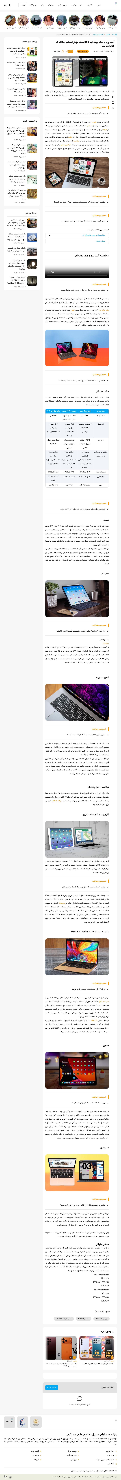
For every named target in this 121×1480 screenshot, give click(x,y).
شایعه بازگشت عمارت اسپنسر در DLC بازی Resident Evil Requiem (16, 280)
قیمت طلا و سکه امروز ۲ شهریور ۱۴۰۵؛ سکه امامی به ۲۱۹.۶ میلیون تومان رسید (16, 194)
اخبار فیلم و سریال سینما (105, 1459)
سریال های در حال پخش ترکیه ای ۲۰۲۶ (16, 64)
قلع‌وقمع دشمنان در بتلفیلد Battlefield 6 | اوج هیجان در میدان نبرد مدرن (23, 28)
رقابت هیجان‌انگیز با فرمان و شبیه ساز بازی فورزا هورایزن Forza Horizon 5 (74, 28)
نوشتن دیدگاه (51, 1387)
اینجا (105, 129)
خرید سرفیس (98, 1471)
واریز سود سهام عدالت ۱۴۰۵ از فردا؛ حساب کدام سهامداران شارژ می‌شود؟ (16, 237)
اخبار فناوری (110, 1451)
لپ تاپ (90, 125)
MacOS (93, 1020)
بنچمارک (61, 903)
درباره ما (36, 1455)
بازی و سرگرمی (62, 5)
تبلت (70, 137)
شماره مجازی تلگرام (110, 1471)
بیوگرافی (50, 5)
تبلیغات (22, 5)
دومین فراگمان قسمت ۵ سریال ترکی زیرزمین (100, 28)
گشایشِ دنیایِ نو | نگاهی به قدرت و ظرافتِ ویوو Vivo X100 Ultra (10, 28)
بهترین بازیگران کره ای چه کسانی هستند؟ (16, 90)
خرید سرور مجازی (76, 1471)
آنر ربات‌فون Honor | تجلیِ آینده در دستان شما (112, 28)
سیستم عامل (104, 1001)
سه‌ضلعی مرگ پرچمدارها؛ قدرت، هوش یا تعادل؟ (98, 1364)
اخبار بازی (110, 1455)
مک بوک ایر (104, 310)
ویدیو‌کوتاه (33, 5)
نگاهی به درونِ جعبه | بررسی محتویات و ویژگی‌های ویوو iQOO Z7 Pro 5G (61, 28)
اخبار (99, 5)
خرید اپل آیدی (88, 1471)
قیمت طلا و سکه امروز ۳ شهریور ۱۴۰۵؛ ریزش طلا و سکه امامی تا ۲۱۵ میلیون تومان (16, 132)
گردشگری (111, 1464)
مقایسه (76, 141)
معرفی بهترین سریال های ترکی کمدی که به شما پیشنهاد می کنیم (16, 51)
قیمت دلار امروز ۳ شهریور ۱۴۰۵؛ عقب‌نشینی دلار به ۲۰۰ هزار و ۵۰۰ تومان (16, 149)
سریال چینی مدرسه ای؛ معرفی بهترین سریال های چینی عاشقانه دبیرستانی (16, 104)
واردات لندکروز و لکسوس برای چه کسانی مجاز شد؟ (16, 250)
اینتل (72, 310)
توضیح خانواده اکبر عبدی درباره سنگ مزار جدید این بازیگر (16, 165)
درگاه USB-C (56, 800)
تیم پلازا (112, 51)
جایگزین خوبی (66, 144)
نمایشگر (106, 643)
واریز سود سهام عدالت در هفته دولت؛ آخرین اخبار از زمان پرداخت (17, 179)
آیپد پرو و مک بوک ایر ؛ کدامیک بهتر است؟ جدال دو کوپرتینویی (73, 34)
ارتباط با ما (35, 1451)
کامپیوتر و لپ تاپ (98, 34)
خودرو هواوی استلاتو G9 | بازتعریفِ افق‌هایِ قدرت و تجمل (87, 28)
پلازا (113, 34)
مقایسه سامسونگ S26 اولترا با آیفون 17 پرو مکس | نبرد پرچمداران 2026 (60, 1365)
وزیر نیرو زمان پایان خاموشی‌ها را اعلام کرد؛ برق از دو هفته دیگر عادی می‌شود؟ (16, 265)
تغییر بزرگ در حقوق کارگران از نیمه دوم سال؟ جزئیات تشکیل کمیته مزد (16, 222)
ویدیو (42, 5)
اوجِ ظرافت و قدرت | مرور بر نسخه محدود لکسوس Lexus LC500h (36, 28)
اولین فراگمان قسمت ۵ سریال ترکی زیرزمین (48, 28)
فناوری (90, 5)
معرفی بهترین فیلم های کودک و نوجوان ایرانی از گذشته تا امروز (17, 77)
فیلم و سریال (77, 5)
